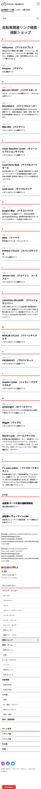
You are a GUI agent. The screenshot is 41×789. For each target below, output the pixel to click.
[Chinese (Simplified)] (2, 567)
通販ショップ (7, 640)
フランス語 (6, 738)
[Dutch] (5, 567)
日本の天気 (7, 689)
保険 (5, 699)
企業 (5, 655)
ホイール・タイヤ (9, 625)
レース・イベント (9, 660)
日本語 (4, 744)
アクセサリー (8, 600)
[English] (8, 567)
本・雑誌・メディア (10, 704)
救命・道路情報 (8, 719)
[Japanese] (2, 571)
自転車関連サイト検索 (7, 10)
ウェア (5, 605)
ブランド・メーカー (10, 590)
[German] (13, 567)
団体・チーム (7, 645)
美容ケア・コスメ (9, 635)
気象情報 (5, 679)
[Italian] (16, 567)
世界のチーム (8, 650)
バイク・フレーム (9, 620)
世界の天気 (7, 685)
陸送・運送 (7, 714)
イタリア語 (6, 733)
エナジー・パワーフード (12, 610)
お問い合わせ (26, 10)
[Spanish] (5, 571)
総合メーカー (8, 630)
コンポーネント (9, 615)
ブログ (18, 10)
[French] (11, 567)
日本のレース (8, 674)
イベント (6, 665)
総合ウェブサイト (9, 709)
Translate (14, 577)
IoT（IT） (7, 595)
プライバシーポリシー (19, 769)
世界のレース (8, 670)
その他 (4, 694)
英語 (4, 749)
